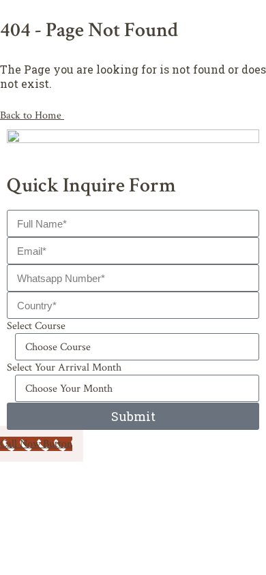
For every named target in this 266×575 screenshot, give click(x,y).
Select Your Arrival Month (64, 367)
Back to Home (32, 115)
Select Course (36, 326)
